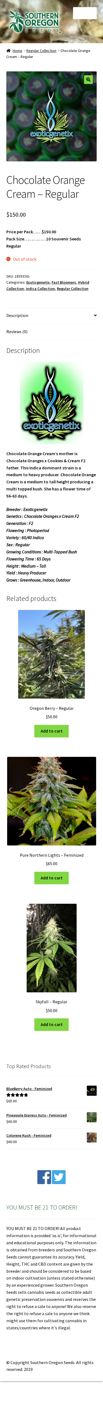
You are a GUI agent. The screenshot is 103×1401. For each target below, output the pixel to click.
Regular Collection (41, 50)
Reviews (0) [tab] (16, 331)
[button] (88, 79)
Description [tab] (17, 315)
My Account (17, 1391)
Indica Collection (40, 288)
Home (17, 50)
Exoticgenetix (38, 282)
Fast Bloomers (64, 282)
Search (51, 1391)
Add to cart (52, 731)
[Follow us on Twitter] (59, 1182)
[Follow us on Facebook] (44, 1182)
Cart (79, 1387)
